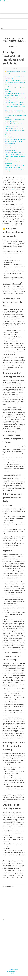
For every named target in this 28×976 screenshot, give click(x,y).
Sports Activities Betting (11, 148)
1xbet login (11, 189)
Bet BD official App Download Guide (14, 152)
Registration (8, 91)
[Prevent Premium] (8, 15)
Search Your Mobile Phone (11, 150)
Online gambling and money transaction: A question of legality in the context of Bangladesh (15, 130)
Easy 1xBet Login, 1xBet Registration (14, 102)
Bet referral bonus (9, 137)
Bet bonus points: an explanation (13, 135)
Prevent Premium (4, 1)
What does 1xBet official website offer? (15, 119)
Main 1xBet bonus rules (11, 145)
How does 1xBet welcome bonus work (14, 104)
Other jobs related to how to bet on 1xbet (15, 154)
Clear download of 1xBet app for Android (15, 80)
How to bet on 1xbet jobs (11, 122)
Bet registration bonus (10, 143)
